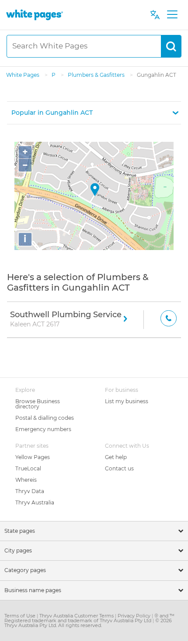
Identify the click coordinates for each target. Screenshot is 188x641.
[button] (94, 112)
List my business (126, 401)
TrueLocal (28, 468)
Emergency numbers (43, 429)
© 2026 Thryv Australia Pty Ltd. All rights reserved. (88, 622)
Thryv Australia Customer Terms (77, 616)
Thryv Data (29, 491)
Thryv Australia (34, 502)
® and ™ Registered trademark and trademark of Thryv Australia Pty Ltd (89, 618)
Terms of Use (20, 616)
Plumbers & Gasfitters (97, 75)
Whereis (26, 479)
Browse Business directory (37, 404)
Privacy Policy (135, 616)
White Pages (23, 75)
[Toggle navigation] (172, 14)
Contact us (119, 468)
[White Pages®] (34, 14)
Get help (116, 457)
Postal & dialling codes (44, 418)
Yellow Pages (32, 457)
